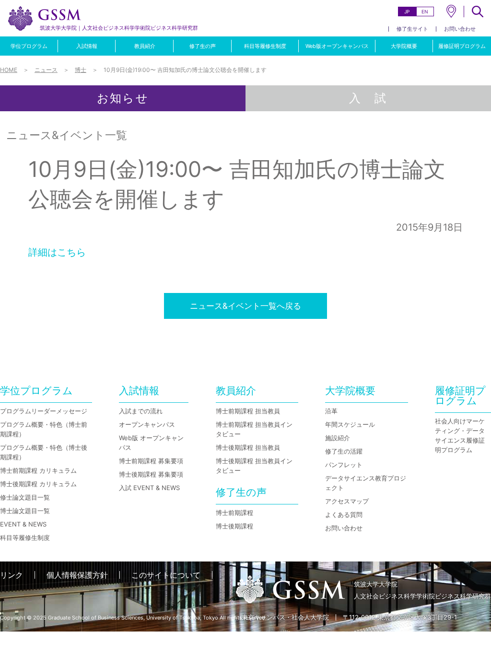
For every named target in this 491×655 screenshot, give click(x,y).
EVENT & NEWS (23, 524)
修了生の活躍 (343, 451)
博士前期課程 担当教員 (248, 411)
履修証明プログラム (462, 46)
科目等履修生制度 (265, 46)
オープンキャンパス (147, 424)
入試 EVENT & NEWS (149, 487)
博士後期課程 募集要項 (151, 474)
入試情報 (86, 46)
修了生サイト (412, 28)
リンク (11, 575)
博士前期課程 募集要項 (151, 461)
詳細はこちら (57, 252)
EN (424, 11)
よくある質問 (343, 514)
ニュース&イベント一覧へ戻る (245, 306)
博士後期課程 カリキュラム (38, 484)
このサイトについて (165, 575)
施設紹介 (337, 438)
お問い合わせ (460, 28)
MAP (451, 11)
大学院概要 (404, 46)
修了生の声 (202, 46)
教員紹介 (144, 46)
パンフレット (343, 464)
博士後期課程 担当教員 (248, 447)
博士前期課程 (234, 512)
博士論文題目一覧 (25, 511)
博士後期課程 (234, 526)
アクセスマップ (347, 501)
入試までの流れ (141, 411)
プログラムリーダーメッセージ (43, 411)
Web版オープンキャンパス (337, 46)
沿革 (331, 411)
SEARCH (477, 11)
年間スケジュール (350, 424)
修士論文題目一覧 (25, 497)
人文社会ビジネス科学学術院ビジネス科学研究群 (119, 27)
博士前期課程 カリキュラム (38, 470)
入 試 (368, 98)
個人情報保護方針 (77, 575)
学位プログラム (29, 46)
